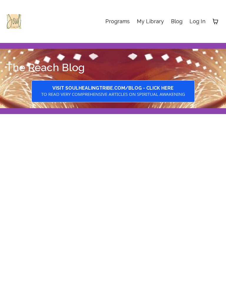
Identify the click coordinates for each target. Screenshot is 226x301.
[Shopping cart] (215, 21)
